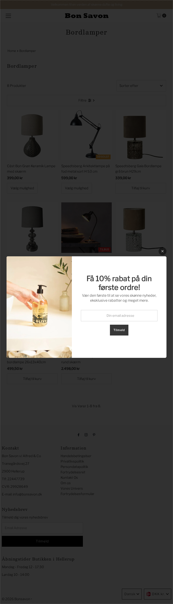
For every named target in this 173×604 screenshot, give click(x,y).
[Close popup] (162, 251)
